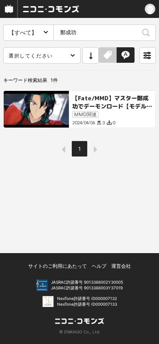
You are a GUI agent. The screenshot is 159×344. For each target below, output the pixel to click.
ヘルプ (99, 266)
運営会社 (121, 266)
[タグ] (108, 55)
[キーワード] (126, 55)
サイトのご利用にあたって (57, 266)
